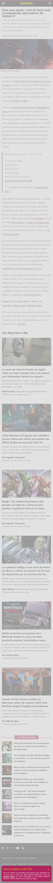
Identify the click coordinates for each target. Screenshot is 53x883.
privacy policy (9, 877)
